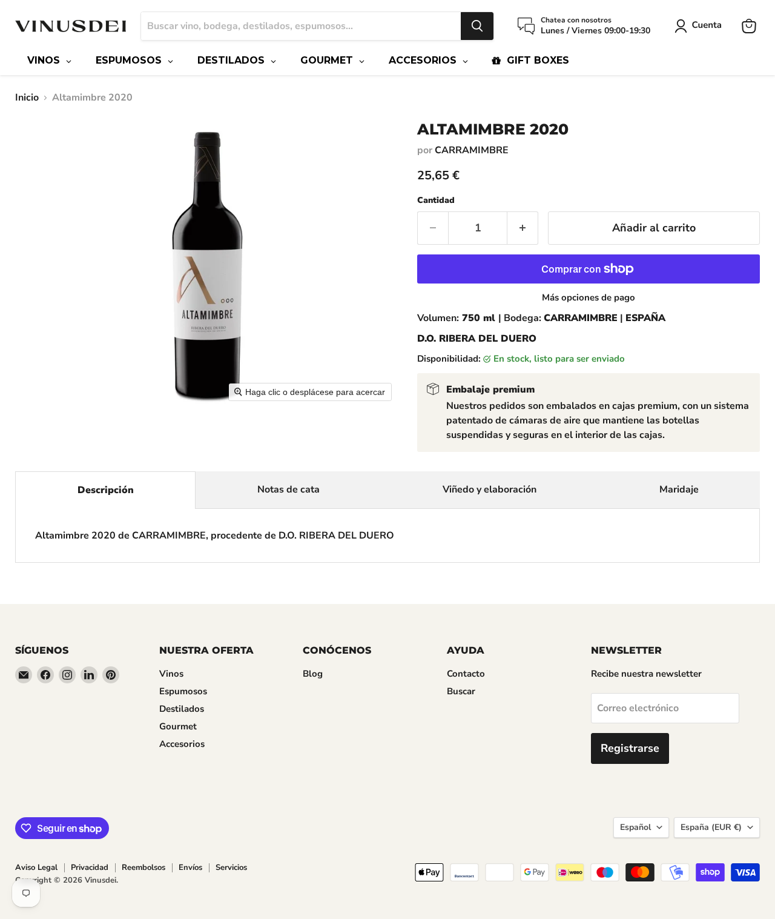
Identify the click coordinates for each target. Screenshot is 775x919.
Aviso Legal (36, 867)
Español (635, 827)
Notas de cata (288, 489)
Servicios (231, 867)
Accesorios (182, 744)
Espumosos (183, 691)
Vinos (171, 674)
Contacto (466, 674)
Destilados (181, 709)
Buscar (461, 691)
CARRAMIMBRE (472, 150)
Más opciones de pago (588, 298)
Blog (313, 674)
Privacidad (89, 867)
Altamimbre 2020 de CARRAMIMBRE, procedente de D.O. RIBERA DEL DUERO (214, 535)
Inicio (27, 97)
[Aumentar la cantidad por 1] (522, 228)
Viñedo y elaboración (489, 489)
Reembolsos (143, 867)
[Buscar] (477, 26)
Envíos (190, 867)
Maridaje (679, 489)
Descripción (106, 490)
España (711, 827)
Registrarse (630, 748)
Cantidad (436, 200)
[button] (700, 26)
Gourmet (178, 726)
